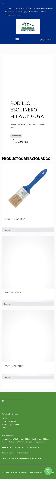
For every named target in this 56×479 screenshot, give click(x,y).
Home (4, 418)
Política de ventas (9, 421)
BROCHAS (24, 142)
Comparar (16, 136)
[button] (48, 471)
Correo (4, 427)
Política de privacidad (10, 424)
